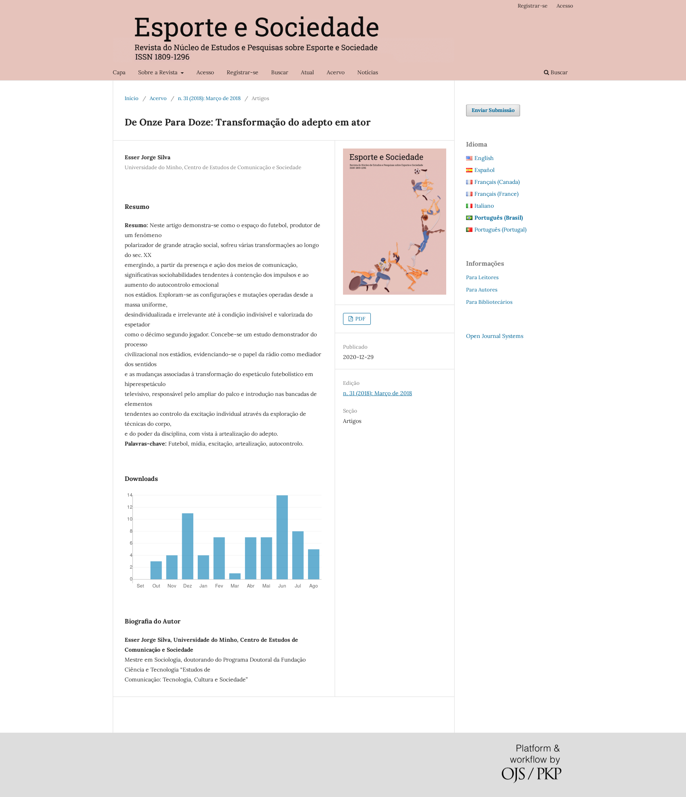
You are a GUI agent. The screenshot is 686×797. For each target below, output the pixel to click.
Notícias (367, 72)
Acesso (205, 72)
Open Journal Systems (494, 336)
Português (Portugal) (500, 229)
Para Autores (481, 289)
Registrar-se (242, 72)
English (483, 158)
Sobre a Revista (158, 72)
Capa (119, 72)
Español (484, 170)
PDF (359, 318)
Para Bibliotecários (489, 302)
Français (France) (496, 193)
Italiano (484, 205)
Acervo (336, 72)
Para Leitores (482, 277)
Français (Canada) (497, 181)
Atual (307, 72)
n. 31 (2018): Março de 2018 (209, 98)
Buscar (279, 72)
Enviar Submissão (493, 110)
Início (132, 98)
